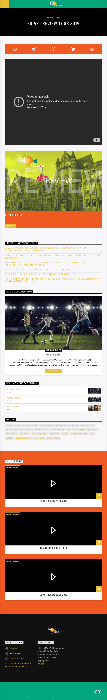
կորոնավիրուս (23, 438)
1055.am (13, 648)
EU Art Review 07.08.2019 (53, 595)
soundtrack (41, 430)
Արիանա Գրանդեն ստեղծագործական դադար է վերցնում (40, 269)
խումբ (9, 438)
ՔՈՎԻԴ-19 (55, 434)
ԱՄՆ (69, 430)
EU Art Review (53, 17)
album (16, 426)
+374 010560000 (17, 653)
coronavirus (46, 426)
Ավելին (42, 663)
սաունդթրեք (53, 438)
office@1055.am (17, 658)
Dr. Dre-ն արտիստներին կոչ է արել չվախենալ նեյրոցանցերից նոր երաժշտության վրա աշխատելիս (46, 249)
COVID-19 (60, 426)
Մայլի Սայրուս (39, 434)
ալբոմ (65, 434)
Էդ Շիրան (93, 430)
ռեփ (35, 438)
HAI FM (90, 426)
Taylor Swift (57, 430)
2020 (8, 426)
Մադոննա (24, 434)
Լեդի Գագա (11, 434)
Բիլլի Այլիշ (79, 430)
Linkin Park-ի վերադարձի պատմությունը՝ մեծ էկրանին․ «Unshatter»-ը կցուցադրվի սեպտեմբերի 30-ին (45, 263)
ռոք (42, 438)
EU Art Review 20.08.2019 (53, 501)
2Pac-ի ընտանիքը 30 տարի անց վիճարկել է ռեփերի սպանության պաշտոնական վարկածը (52, 256)
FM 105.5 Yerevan (76, 426)
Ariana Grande (29, 426)
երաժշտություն (79, 434)
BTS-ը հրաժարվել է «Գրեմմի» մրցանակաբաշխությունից (40, 274)
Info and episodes (53, 370)
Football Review (14, 389)
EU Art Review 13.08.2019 (53, 548)
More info (10, 225)
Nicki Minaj (26, 430)
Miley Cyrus (12, 430)
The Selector (12, 406)
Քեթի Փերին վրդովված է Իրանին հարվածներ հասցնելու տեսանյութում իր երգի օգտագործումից (52, 280)
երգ (92, 434)
